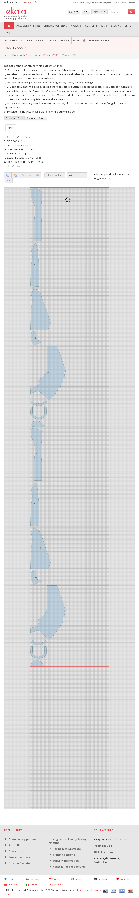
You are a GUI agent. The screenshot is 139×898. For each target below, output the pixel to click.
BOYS (64, 40)
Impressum (83, 889)
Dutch (55, 879)
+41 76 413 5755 (118, 839)
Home (6, 55)
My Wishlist (120, 2)
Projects (76, 25)
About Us (14, 845)
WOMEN (25, 40)
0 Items (100, 11)
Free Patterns (98, 40)
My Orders (92, 2)
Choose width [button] (54, 174)
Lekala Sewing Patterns (22, 13)
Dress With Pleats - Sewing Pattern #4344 (36, 55)
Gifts (127, 25)
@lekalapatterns (104, 852)
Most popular (15, 47)
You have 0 (29, 2)
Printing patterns (63, 854)
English (11, 879)
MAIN (11, 128)
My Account (79, 2)
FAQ (8, 33)
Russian (34, 879)
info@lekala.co (103, 845)
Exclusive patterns (27, 25)
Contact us (15, 851)
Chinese (12, 884)
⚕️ (84, 40)
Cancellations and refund (68, 866)
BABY (76, 40)
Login (132, 2)
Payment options (19, 857)
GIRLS (51, 40)
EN (74, 11)
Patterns (11, 40)
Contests (91, 25)
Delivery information (65, 860)
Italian (33, 884)
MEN (38, 40)
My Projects (105, 2)
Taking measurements (66, 848)
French (78, 879)
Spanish (124, 879)
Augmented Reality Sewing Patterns (67, 841)
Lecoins (116, 25)
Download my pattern (22, 839)
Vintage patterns (55, 25)
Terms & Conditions (20, 863)
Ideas (104, 25)
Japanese (57, 884)
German (102, 879)
